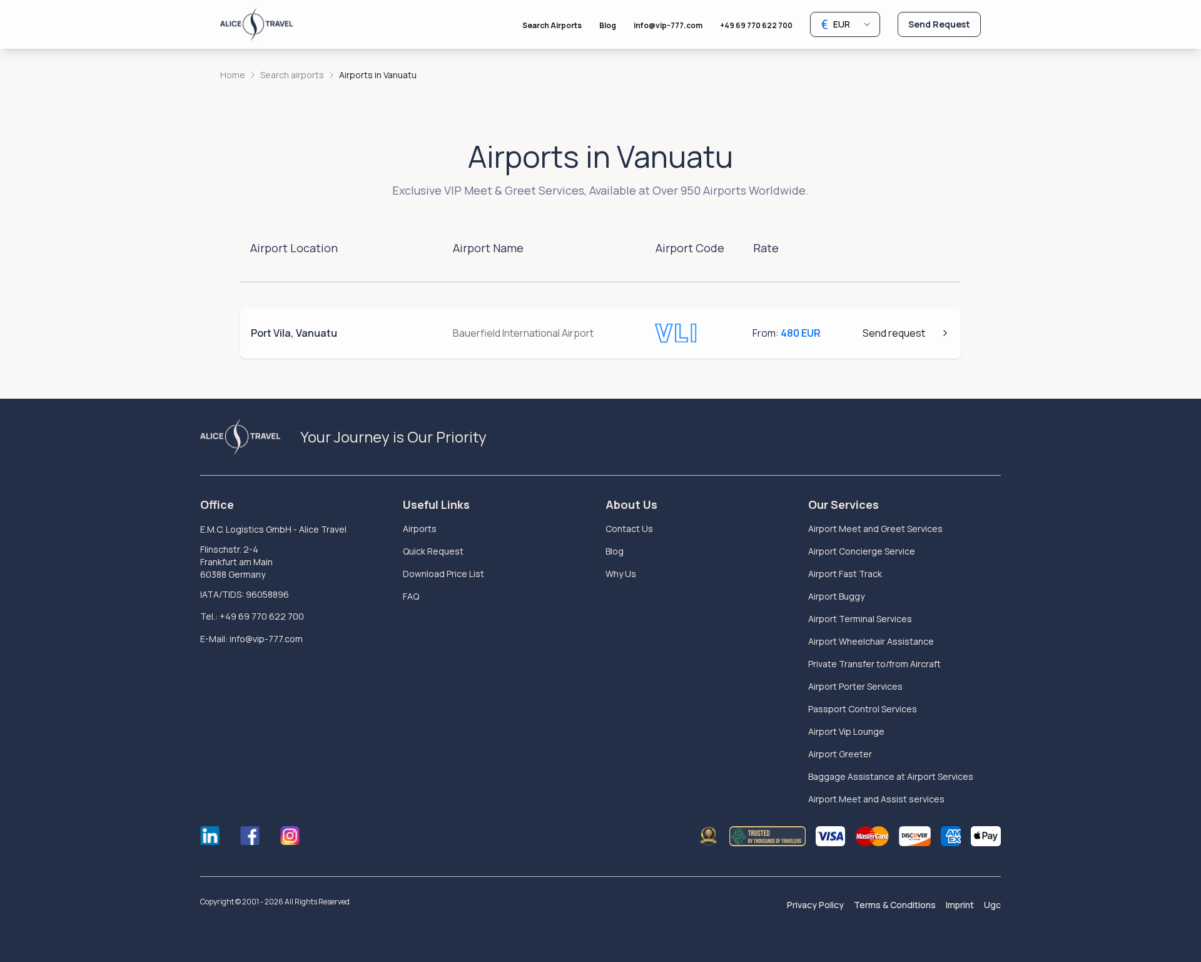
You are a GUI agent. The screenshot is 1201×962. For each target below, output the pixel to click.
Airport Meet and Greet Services (875, 529)
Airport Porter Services (855, 686)
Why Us (621, 574)
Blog (607, 25)
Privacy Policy (815, 905)
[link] (378, 75)
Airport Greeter (840, 754)
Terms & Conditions (895, 905)
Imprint (960, 905)
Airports (420, 529)
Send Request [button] (939, 24)
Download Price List (443, 574)
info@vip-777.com (668, 25)
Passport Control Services (862, 709)
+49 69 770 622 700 (756, 25)
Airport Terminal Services (860, 619)
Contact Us (629, 529)
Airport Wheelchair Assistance (871, 641)
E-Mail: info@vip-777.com (251, 639)
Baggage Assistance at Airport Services (890, 776)
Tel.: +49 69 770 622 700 (252, 616)
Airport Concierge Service (861, 551)
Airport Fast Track (845, 574)
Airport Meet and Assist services (876, 799)
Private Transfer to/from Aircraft (874, 664)
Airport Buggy (836, 596)
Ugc (992, 905)
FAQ (411, 596)
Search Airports (552, 25)
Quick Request (433, 551)
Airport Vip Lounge (846, 731)
